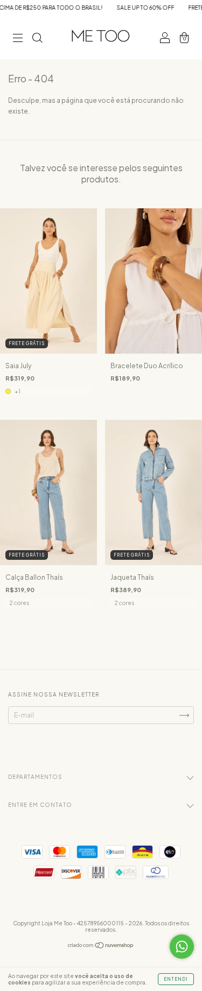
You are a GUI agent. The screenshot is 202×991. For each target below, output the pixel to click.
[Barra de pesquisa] (37, 39)
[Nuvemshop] (101, 947)
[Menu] (17, 39)
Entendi (176, 979)
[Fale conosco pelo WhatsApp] (182, 946)
